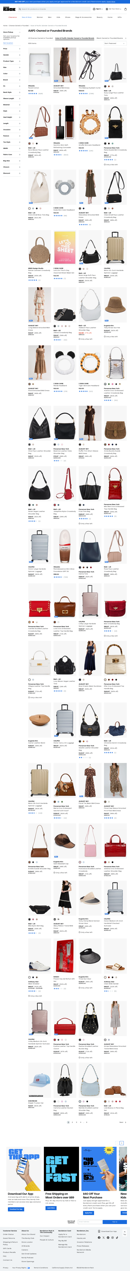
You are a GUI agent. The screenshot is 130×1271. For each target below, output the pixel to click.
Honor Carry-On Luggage (64, 743)
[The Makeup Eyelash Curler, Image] (90, 65)
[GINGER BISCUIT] (109, 977)
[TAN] (109, 86)
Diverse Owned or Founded (19, 25)
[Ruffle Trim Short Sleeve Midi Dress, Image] (90, 423)
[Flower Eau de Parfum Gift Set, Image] (65, 956)
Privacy (5, 1268)
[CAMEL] (37, 919)
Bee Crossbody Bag (112, 623)
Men (49, 17)
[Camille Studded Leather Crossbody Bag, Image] (39, 600)
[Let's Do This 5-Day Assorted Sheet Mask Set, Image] (65, 247)
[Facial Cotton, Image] (39, 65)
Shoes (67, 17)
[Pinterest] (108, 1238)
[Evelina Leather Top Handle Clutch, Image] (65, 1018)
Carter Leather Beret (36, 743)
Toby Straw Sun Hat (112, 327)
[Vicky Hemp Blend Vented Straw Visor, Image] (90, 898)
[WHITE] (37, 622)
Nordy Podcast (27, 1257)
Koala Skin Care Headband (64, 210)
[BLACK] (105, 86)
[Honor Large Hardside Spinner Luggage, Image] (39, 546)
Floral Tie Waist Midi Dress (89, 803)
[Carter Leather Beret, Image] (39, 720)
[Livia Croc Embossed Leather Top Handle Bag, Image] (65, 600)
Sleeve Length (8, 98)
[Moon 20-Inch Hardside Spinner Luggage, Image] (115, 247)
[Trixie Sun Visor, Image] (90, 956)
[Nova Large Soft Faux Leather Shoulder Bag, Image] (90, 247)
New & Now (27, 17)
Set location (8, 43)
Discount (6, 173)
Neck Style (7, 92)
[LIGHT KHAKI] (33, 384)
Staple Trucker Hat (35, 1103)
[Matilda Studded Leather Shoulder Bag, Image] (90, 1080)
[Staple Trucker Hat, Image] (39, 1080)
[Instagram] (112, 1238)
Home (110, 17)
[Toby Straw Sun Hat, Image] (115, 304)
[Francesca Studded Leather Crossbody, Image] (90, 841)
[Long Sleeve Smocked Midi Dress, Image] (39, 304)
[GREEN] (62, 802)
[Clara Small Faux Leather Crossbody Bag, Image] (115, 187)
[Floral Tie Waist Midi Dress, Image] (90, 780)
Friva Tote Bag (84, 511)
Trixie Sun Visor (85, 979)
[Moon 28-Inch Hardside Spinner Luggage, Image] (39, 780)
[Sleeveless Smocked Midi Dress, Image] (90, 187)
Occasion (6, 129)
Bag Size (6, 161)
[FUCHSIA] (112, 384)
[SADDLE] (55, 802)
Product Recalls (9, 1252)
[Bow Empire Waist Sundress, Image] (90, 658)
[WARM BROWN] (29, 143)
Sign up (114, 1222)
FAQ (4, 1256)
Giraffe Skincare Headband (89, 145)
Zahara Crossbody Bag (63, 332)
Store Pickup (8, 32)
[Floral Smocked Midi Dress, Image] (39, 362)
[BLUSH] (40, 208)
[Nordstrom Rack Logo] (9, 9)
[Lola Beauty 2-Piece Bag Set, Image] (115, 1080)
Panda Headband (60, 385)
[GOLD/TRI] (69, 326)
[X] (103, 1238)
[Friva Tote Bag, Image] (90, 483)
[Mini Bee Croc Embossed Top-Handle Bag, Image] (115, 483)
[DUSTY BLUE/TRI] (58, 326)
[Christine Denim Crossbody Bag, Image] (115, 720)
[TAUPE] (83, 269)
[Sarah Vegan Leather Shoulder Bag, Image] (39, 483)
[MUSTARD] (80, 208)
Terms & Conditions (41, 1268)
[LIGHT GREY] (33, 444)
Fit (4, 86)
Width (5, 148)
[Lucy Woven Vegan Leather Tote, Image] (65, 658)
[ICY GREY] (112, 86)
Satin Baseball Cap (61, 864)
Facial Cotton (33, 88)
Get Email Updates (29, 1254)
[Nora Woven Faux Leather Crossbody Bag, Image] (39, 122)
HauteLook (81, 1238)
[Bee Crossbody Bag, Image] (115, 600)
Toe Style (6, 142)
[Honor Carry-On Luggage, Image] (65, 720)
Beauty (99, 17)
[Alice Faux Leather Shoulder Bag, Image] (39, 423)
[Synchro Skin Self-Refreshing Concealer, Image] (65, 122)
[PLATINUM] (105, 384)
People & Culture (47, 1240)
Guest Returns (9, 1238)
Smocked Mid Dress (61, 88)
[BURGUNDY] (105, 862)
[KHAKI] (83, 680)
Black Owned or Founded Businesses (112, 38)
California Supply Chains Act (62, 1268)
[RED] (55, 505)
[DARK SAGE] (33, 505)
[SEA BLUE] (33, 208)
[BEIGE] (105, 680)
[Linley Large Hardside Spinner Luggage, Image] (90, 600)
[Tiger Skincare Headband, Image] (90, 362)
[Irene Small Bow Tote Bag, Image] (39, 187)
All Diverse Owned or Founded (40, 38)
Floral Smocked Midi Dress (38, 390)
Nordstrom (81, 1234)
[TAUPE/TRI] (66, 326)
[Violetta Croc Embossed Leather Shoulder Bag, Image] (115, 841)
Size (4, 67)
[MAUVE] (37, 505)
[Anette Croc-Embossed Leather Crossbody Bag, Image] (115, 362)
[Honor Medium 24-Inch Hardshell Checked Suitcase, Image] (115, 898)
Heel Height (7, 117)
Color (5, 73)
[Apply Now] (99, 1169)
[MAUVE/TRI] (62, 326)
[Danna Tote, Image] (90, 546)
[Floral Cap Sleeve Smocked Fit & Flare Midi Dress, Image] (115, 780)
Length (5, 123)
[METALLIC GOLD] (120, 384)
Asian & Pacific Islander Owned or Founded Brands (74, 38)
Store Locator (27, 1242)
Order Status (8, 1234)
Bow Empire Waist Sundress (90, 686)
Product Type (8, 61)
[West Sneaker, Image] (39, 956)
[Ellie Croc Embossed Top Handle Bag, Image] (115, 658)
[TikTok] (117, 1238)
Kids (58, 17)
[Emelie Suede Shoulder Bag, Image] (39, 841)
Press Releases (83, 1246)
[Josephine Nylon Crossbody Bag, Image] (65, 483)
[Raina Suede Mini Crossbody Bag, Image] (115, 122)
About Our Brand (28, 1234)
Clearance (12, 17)
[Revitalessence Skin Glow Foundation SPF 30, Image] (65, 546)
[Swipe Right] (122, 1143)
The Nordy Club (28, 1238)
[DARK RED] (109, 444)
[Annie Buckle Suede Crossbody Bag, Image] (115, 423)
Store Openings (28, 1261)
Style (5, 111)
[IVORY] (83, 444)
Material (6, 105)
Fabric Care (7, 154)
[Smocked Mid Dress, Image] (65, 65)
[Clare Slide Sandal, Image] (115, 956)
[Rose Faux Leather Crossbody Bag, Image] (115, 546)
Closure (6, 167)
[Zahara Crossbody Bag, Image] (65, 304)
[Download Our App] (23, 1169)
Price (5, 49)
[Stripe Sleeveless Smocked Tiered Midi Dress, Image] (115, 1018)
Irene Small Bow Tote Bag (38, 215)
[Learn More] (61, 1169)
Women (40, 17)
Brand (5, 80)
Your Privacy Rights (19, 1268)
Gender (6, 55)
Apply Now (111, 1)
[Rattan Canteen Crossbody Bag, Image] (39, 247)
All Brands (26, 1246)
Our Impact (44, 1236)
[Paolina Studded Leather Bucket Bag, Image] (90, 1018)
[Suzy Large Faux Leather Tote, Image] (115, 65)
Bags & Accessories (83, 17)
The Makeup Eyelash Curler (90, 88)
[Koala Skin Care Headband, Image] (65, 187)
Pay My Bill (62, 1241)
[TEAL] (58, 505)
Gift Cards (7, 1248)
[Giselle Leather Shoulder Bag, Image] (90, 720)
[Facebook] (99, 1238)
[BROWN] (109, 143)
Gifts (120, 17)
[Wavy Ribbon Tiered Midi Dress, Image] (65, 898)
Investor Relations (84, 1242)
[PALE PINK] (62, 444)
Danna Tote (83, 574)
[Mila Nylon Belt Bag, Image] (39, 898)
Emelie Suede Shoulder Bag (39, 868)
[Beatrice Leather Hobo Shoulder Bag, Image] (65, 423)
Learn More (51, 1208)
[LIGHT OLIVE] (109, 802)
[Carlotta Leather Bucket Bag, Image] (65, 1080)
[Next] (125, 38)
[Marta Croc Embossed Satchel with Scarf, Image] (65, 780)
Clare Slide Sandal (111, 984)
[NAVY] (83, 208)
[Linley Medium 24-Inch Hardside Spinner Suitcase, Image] (39, 1018)
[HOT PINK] (120, 1101)
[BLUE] (58, 802)
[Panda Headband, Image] (65, 362)
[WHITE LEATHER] (105, 977)
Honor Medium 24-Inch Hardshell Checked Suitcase (113, 923)
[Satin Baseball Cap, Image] (65, 841)
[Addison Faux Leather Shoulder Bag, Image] (90, 304)
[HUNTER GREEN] (109, 384)
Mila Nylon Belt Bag (35, 926)
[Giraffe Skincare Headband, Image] (90, 122)
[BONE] (33, 143)
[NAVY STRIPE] (109, 1040)
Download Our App (16, 1209)
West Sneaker (34, 984)
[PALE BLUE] (112, 143)
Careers (25, 1250)
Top (124, 1234)
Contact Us (7, 1260)
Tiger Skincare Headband (89, 385)
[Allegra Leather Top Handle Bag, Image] (39, 658)
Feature (6, 136)
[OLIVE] (37, 977)
